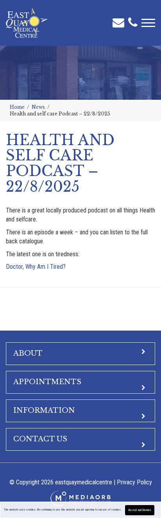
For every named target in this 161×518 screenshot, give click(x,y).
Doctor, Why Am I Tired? (36, 266)
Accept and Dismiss (139, 510)
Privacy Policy (134, 482)
